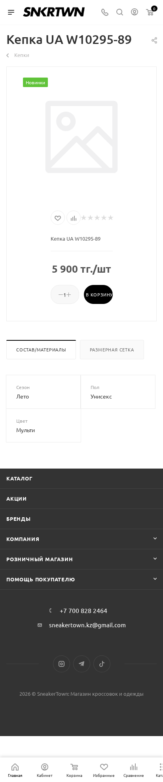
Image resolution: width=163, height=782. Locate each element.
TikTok (101, 663)
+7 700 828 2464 (83, 610)
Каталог (19, 478)
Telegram (81, 663)
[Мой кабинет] (134, 12)
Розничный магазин (39, 559)
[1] (83, 217)
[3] (96, 217)
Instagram (61, 663)
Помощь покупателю (40, 579)
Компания (22, 538)
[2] (90, 217)
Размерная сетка (112, 349)
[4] (103, 217)
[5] (110, 217)
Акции (16, 498)
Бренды (18, 518)
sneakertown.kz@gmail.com (87, 624)
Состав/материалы (41, 349)
